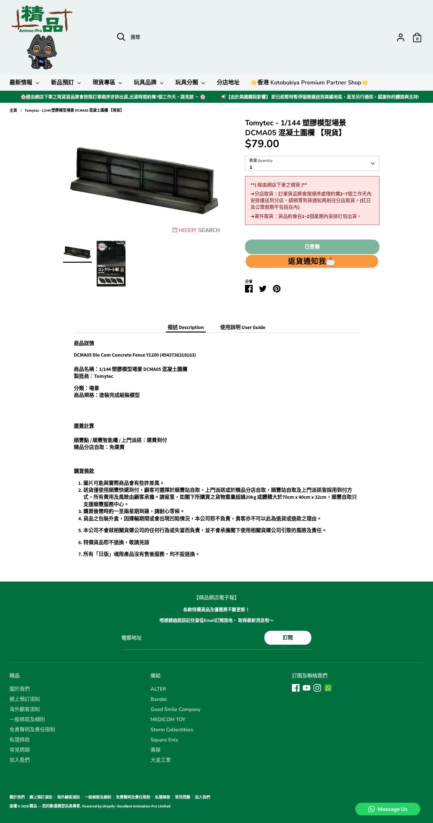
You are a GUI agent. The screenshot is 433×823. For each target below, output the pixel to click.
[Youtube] (306, 688)
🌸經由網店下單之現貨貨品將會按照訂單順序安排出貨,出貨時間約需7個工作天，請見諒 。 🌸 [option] (113, 97)
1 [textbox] (251, 167)
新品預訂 (63, 82)
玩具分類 (187, 82)
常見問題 (20, 750)
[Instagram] (317, 688)
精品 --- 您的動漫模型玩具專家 (54, 806)
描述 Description (186, 327)
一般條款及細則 (27, 719)
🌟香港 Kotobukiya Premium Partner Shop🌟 (309, 82)
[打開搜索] (121, 36)
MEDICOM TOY (168, 719)
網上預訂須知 (25, 699)
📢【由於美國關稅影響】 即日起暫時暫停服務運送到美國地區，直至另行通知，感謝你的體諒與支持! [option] (320, 97)
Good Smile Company (175, 709)
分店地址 (228, 82)
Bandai (159, 699)
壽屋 (156, 750)
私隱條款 (20, 739)
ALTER (158, 689)
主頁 (13, 110)
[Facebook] (296, 688)
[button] (311, 261)
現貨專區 (105, 82)
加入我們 (20, 760)
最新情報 (22, 82)
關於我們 (20, 689)
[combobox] (312, 163)
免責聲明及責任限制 (32, 729)
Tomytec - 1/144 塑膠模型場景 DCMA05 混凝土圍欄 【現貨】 (74, 110)
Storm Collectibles (172, 729)
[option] (144, 179)
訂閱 (288, 637)
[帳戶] (400, 37)
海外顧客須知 (25, 709)
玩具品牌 (146, 82)
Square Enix (164, 739)
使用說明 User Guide (242, 327)
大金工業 (161, 760)
